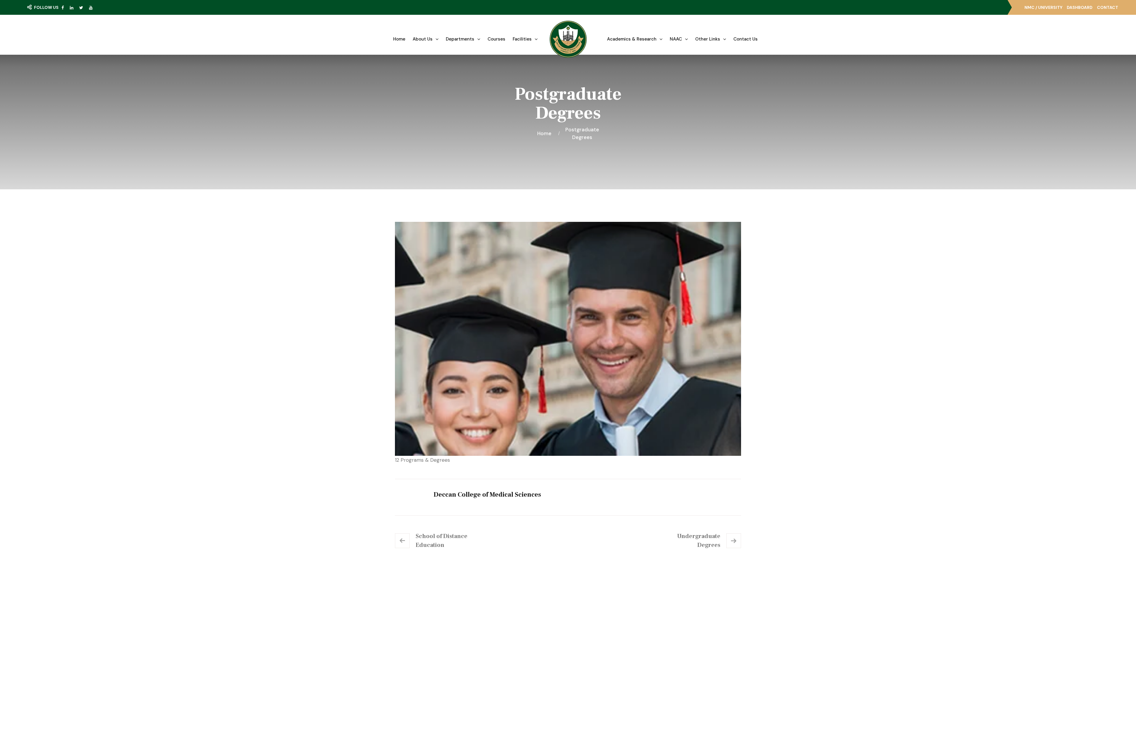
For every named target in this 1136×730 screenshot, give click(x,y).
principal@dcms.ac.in (691, 683)
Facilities (522, 39)
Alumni (588, 657)
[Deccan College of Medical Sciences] (568, 39)
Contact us (745, 39)
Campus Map (420, 656)
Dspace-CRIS (595, 668)
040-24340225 (686, 650)
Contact (1107, 7)
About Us (423, 39)
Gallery (499, 635)
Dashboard (1080, 7)
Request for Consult (431, 668)
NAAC (676, 39)
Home (399, 39)
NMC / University (1043, 7)
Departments (460, 39)
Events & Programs (512, 646)
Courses (496, 39)
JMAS (587, 625)
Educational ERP (597, 678)
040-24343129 (686, 661)
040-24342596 (686, 672)
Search (43, 19)
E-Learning (592, 635)
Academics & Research (631, 39)
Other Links (707, 39)
